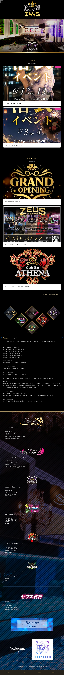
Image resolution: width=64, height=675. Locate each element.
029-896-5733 (12, 463)
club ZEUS (8, 672)
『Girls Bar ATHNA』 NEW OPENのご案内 (17, 287)
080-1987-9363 (12, 607)
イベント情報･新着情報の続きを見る (51, 295)
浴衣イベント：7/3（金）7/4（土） (14, 145)
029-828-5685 (12, 492)
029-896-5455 (12, 520)
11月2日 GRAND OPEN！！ (12, 201)
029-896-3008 (12, 549)
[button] (62, 337)
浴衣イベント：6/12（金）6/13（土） (15, 103)
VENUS (39, 672)
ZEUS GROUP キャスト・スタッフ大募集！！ (17, 244)
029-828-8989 (12, 577)
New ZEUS (24, 672)
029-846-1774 (12, 433)
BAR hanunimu (55, 672)
